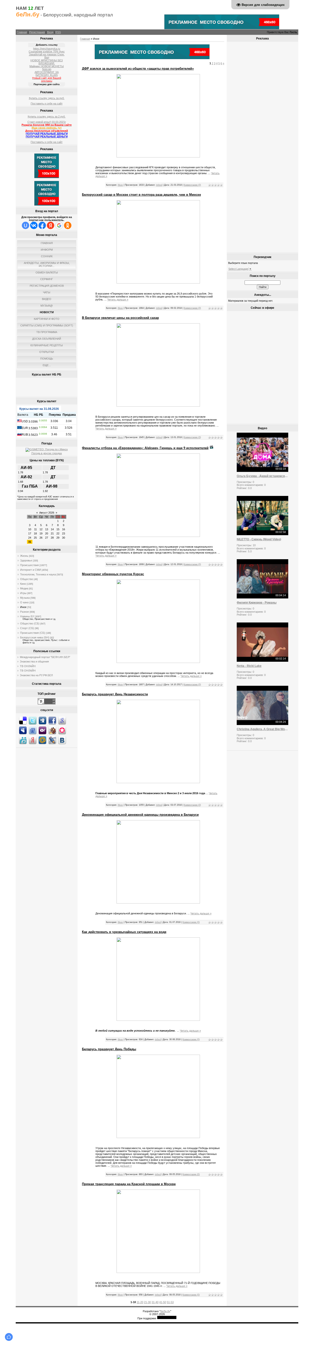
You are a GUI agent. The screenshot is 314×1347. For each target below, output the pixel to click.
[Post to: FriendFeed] (33, 730)
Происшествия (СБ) (32, 632)
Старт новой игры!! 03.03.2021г (46, 121)
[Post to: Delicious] (23, 720)
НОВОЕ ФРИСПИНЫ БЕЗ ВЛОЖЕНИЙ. (46, 62)
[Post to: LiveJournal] (52, 739)
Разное (24, 611)
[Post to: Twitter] (33, 720)
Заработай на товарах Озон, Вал (47, 56)
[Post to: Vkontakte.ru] (62, 739)
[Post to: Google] (62, 720)
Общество (26, 579)
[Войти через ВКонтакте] (34, 225)
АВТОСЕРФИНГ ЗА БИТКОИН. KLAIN (47, 74)
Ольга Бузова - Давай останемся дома (262, 476)
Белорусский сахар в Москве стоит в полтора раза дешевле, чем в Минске (141, 194)
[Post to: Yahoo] (42, 730)
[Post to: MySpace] (23, 730)
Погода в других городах (46, 453)
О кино (24, 602)
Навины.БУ (27, 616)
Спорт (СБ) (27, 628)
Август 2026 (46, 512)
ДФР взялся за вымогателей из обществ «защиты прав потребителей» (138, 68)
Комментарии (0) (192, 185)
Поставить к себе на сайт (47, 103)
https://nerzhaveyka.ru (46, 48)
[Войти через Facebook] (42, 225)
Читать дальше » (117, 299)
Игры (23, 593)
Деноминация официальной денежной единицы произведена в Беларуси (140, 814)
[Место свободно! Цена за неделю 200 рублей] (221, 28)
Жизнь (24, 555)
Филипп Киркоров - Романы (256, 602)
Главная (22, 32)
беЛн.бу (165, 1311)
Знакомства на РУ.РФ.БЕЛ (36, 675)
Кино (23, 583)
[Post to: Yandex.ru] (33, 739)
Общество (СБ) (29, 623)
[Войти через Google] (59, 225)
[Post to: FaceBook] (52, 720)
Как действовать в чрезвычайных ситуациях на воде (124, 932)
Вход (50, 32)
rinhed (159, 185)
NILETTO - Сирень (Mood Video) (259, 539)
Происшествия (29, 565)
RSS (58, 32)
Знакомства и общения (34, 661)
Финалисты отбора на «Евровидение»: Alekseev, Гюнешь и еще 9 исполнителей (145, 448)
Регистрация (37, 32)
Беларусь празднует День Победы (109, 1049)
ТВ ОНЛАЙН (28, 666)
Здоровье (26, 560)
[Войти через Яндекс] (50, 225)
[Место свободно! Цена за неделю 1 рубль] (152, 58)
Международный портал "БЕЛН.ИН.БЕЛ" (45, 657)
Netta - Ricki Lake (249, 666)
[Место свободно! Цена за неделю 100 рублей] (46, 177)
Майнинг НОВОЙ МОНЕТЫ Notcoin (46, 68)
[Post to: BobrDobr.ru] (52, 730)
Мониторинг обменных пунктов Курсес (113, 574)
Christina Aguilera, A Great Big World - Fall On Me (262, 729)
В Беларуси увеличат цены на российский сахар (120, 318)
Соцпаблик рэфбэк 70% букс (47, 51)
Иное (23, 607)
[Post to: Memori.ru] (62, 730)
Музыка (25, 597)
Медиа (24, 588)
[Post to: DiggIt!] (42, 720)
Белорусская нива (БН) (34, 637)
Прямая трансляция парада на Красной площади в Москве (129, 1184)
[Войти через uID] (25, 225)
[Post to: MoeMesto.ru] (23, 739)
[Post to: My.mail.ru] (42, 739)
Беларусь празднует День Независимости (115, 694)
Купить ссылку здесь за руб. (47, 98)
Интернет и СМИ (30, 569)
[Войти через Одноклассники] (67, 225)
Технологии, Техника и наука (38, 574)
